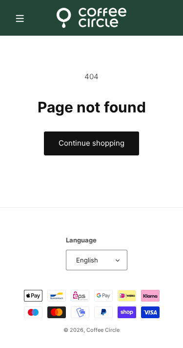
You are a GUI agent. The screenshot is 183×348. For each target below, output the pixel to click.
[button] (19, 17)
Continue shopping (91, 143)
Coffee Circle (103, 329)
